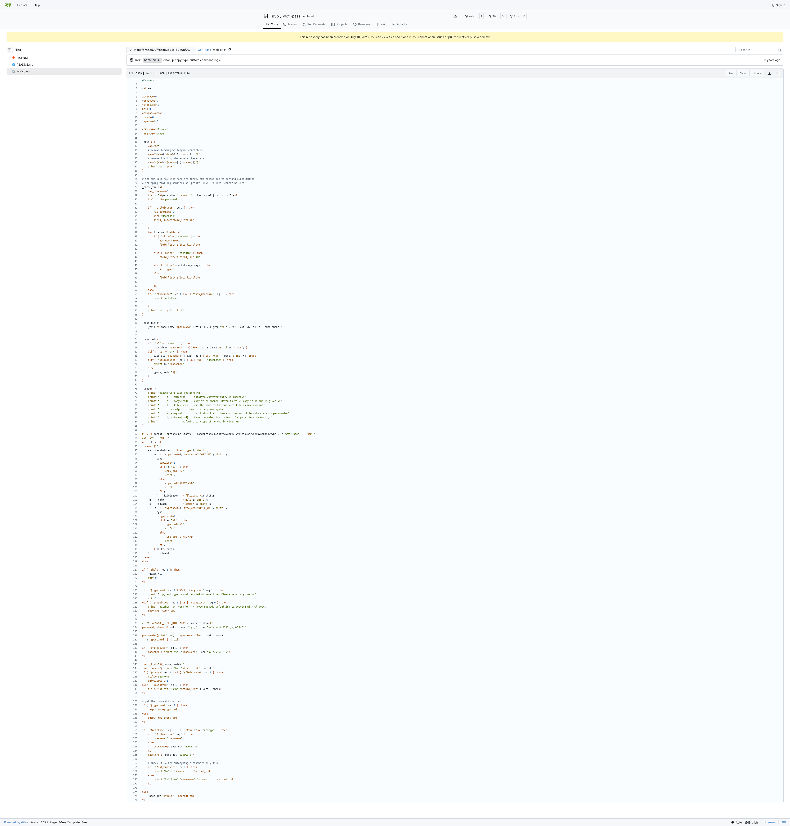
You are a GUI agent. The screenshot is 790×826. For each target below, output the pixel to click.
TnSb (274, 16)
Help (37, 5)
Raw (730, 73)
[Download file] (769, 73)
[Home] (8, 5)
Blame (743, 73)
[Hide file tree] (10, 50)
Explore (22, 5)
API (783, 822)
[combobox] (759, 50)
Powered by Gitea (16, 822)
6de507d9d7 (152, 59)
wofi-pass (291, 16)
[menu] (736, 822)
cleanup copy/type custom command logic (192, 60)
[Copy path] (229, 49)
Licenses (769, 822)
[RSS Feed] (455, 16)
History (757, 73)
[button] (471, 16)
